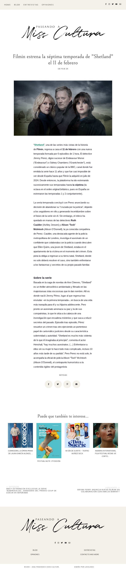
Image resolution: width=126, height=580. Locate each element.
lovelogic (89, 567)
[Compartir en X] (58, 384)
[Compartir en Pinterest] (67, 384)
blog (17, 5)
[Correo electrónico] (76, 384)
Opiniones (48, 5)
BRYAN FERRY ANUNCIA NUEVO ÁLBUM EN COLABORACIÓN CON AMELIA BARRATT (98, 491)
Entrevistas (31, 5)
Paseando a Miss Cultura (47, 567)
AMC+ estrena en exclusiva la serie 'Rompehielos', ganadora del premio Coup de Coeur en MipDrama (31, 491)
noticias (63, 375)
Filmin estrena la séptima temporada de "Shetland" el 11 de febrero (63, 59)
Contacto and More (89, 554)
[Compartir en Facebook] (48, 384)
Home (7, 5)
